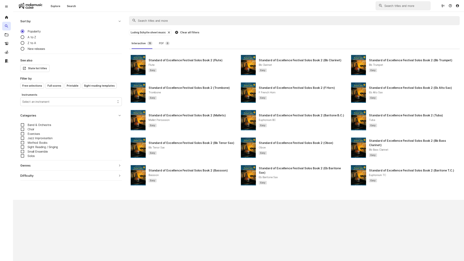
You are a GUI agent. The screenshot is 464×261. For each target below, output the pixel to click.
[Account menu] (457, 5)
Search (71, 6)
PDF (163, 43)
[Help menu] (450, 5)
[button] (71, 21)
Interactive (141, 43)
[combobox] (22, 102)
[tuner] (443, 5)
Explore (55, 6)
